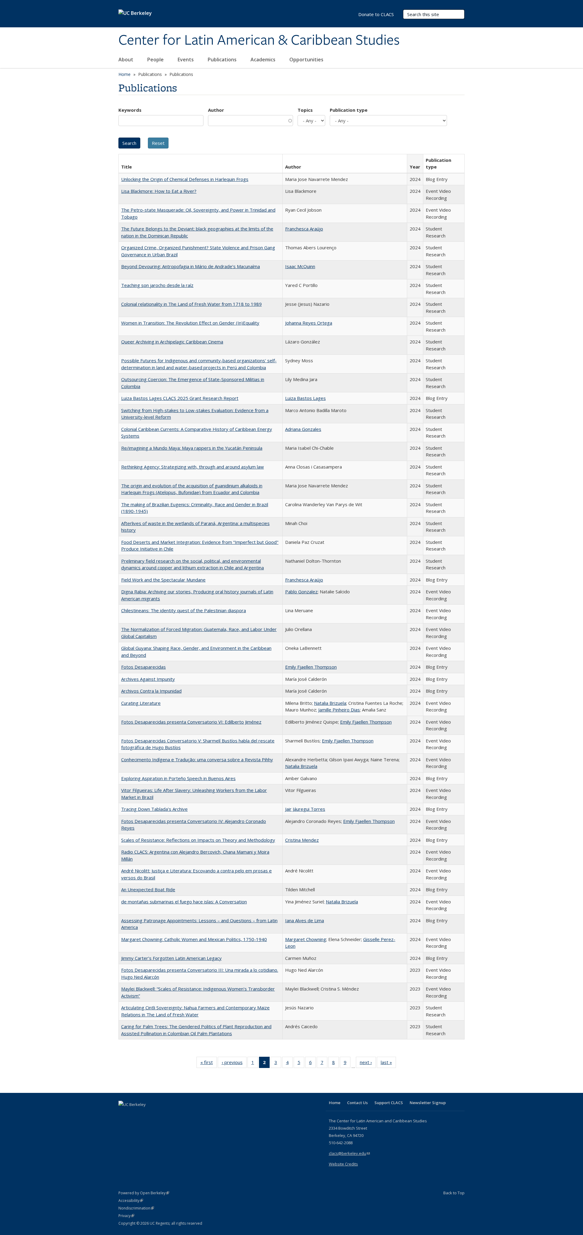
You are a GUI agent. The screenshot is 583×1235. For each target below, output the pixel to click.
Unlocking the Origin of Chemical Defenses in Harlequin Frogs (184, 179)
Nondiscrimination (136, 1208)
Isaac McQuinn (300, 266)
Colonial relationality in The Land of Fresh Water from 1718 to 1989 (191, 304)
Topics (305, 110)
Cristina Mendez (302, 840)
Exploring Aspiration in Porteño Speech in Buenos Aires (178, 778)
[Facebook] (123, 1114)
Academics (264, 59)
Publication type (348, 110)
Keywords (129, 110)
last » (388, 1063)
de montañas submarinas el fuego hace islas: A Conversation (184, 902)
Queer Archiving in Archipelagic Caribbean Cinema (172, 342)
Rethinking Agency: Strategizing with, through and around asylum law (192, 467)
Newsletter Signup (428, 1102)
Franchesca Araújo (304, 229)
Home (124, 74)
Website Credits (343, 1164)
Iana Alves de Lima (304, 920)
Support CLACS (388, 1102)
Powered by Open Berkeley (143, 1193)
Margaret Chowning (305, 939)
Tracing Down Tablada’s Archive (154, 809)
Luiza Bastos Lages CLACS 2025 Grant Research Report (179, 398)
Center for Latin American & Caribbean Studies (259, 40)
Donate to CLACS (376, 14)
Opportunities (307, 59)
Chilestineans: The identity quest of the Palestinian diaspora (183, 610)
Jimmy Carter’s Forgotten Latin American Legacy (171, 958)
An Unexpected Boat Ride (148, 889)
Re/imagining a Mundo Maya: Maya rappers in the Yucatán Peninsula (191, 448)
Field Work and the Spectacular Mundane (163, 580)
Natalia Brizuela (330, 703)
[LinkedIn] (135, 1114)
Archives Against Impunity (148, 679)
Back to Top (454, 1193)
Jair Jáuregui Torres (305, 809)
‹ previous (234, 1063)
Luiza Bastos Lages (305, 398)
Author (216, 110)
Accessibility (130, 1200)
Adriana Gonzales (303, 429)
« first (208, 1063)
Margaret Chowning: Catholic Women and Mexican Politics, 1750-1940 (194, 939)
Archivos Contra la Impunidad (151, 691)
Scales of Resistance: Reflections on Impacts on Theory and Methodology (198, 840)
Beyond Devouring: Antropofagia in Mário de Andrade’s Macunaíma (190, 266)
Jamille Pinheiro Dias (339, 710)
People (156, 59)
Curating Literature (141, 703)
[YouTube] (147, 1114)
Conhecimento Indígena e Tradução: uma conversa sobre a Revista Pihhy (197, 759)
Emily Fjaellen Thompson (311, 667)
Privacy (126, 1215)
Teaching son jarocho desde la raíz (157, 285)
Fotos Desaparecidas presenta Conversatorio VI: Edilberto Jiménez (191, 722)
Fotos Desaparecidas (143, 667)
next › (368, 1063)
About (126, 59)
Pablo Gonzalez (301, 592)
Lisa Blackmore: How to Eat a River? (158, 191)
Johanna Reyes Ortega (308, 323)
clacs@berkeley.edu (349, 1153)
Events (186, 59)
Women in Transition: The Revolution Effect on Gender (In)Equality (190, 323)
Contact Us (357, 1102)
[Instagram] (159, 1114)
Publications (223, 59)
